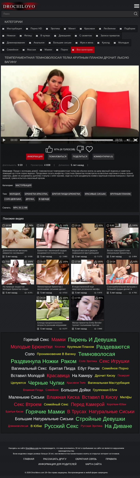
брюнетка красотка (36, 194)
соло (29, 354)
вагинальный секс (29, 368)
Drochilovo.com (32, 448)
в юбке (36, 426)
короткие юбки (116, 404)
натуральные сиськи (111, 411)
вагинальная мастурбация (108, 383)
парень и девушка (92, 339)
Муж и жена (86, 42)
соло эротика (88, 361)
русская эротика (91, 425)
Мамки (48, 49)
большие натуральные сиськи (44, 418)
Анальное (39, 42)
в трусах (76, 411)
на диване (118, 426)
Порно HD (36, 28)
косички (60, 346)
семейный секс (56, 404)
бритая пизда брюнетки (66, 194)
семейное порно (115, 368)
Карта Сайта (94, 464)
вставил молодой (27, 375)
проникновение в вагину (56, 354)
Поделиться (80, 156)
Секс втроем (27, 404)
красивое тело (76, 382)
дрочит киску (105, 375)
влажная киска (63, 397)
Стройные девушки (100, 419)
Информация (35, 156)
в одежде (44, 199)
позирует (123, 375)
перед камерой (87, 404)
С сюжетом (85, 35)
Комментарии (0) (103, 156)
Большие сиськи (62, 42)
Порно (64, 49)
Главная (28, 459)
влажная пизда (33, 389)
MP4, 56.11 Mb (20, 207)
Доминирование (16, 42)
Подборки (129, 28)
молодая (15, 194)
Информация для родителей (57, 464)
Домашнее (65, 35)
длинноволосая (18, 425)
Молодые (123, 42)
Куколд (106, 42)
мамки (58, 339)
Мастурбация (14, 28)
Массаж (31, 49)
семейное (52, 389)
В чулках (45, 35)
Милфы (126, 397)
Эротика (55, 28)
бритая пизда (62, 368)
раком (68, 361)
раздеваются (113, 347)
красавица (58, 375)
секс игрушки (114, 361)
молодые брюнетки (31, 346)
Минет (72, 28)
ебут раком (89, 368)
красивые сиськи (95, 194)
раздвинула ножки (34, 361)
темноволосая (96, 354)
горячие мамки (45, 411)
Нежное (11, 35)
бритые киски (14, 411)
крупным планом (120, 194)
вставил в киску (100, 397)
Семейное (12, 49)
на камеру (82, 375)
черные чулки (46, 383)
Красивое (89, 28)
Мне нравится (49, 149)
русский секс (61, 426)
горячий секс (36, 339)
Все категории (85, 49)
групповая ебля (105, 390)
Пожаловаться (57, 156)
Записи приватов (110, 35)
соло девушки (12, 199)
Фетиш (28, 35)
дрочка (30, 199)
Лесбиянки (110, 28)
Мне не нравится (80, 149)
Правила (111, 459)
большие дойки (75, 390)
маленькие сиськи (26, 397)
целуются (18, 383)
